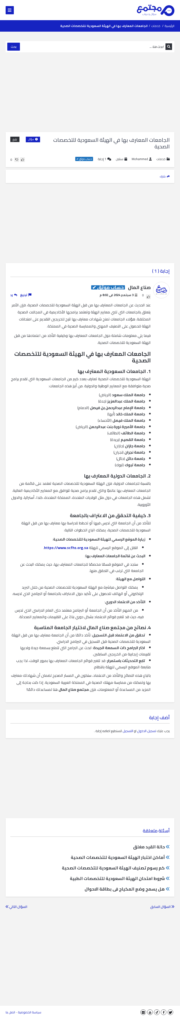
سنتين (119, 159)
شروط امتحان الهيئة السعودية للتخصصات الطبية (117, 878)
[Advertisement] (90, 92)
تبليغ (15, 139)
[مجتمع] (155, 10)
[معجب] (22, 159)
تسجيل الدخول (146, 731)
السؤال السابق (160, 906)
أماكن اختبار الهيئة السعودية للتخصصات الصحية (118, 857)
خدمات (155, 26)
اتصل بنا (10, 1012)
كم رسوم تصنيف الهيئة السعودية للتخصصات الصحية (113, 868)
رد (11, 295)
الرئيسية (169, 26)
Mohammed (140, 159)
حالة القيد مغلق (149, 847)
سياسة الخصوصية (29, 1012)
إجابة (102, 159)
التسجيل (128, 731)
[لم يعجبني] (16, 159)
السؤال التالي (17, 906)
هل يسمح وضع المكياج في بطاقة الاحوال (125, 889)
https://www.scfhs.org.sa (66, 547)
